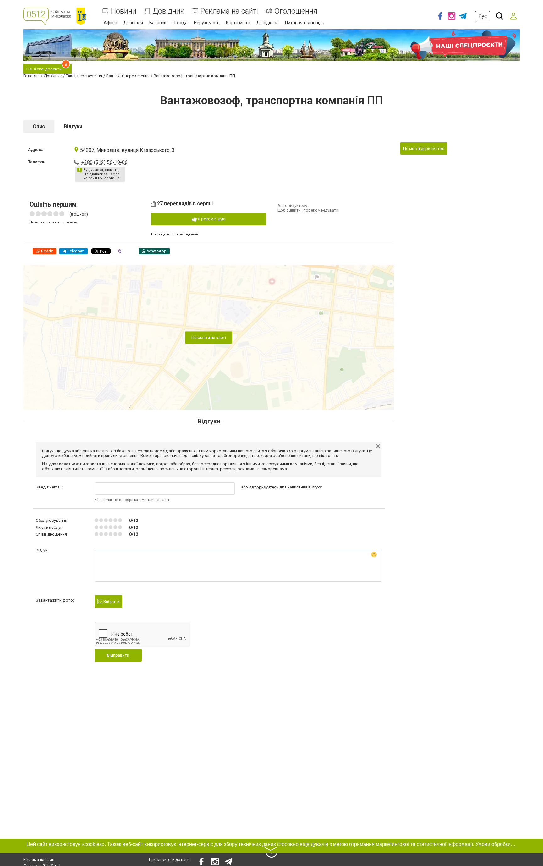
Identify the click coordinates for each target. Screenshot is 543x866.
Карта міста (238, 22)
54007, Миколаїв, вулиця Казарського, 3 (127, 150)
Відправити (118, 655)
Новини (123, 11)
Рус (482, 16)
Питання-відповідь (304, 22)
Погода (180, 22)
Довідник (168, 11)
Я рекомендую (211, 219)
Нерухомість (207, 22)
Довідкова (267, 22)
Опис (39, 127)
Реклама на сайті (229, 11)
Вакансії (157, 22)
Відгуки (73, 127)
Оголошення (295, 11)
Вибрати (110, 601)
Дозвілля (133, 22)
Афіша (110, 22)
